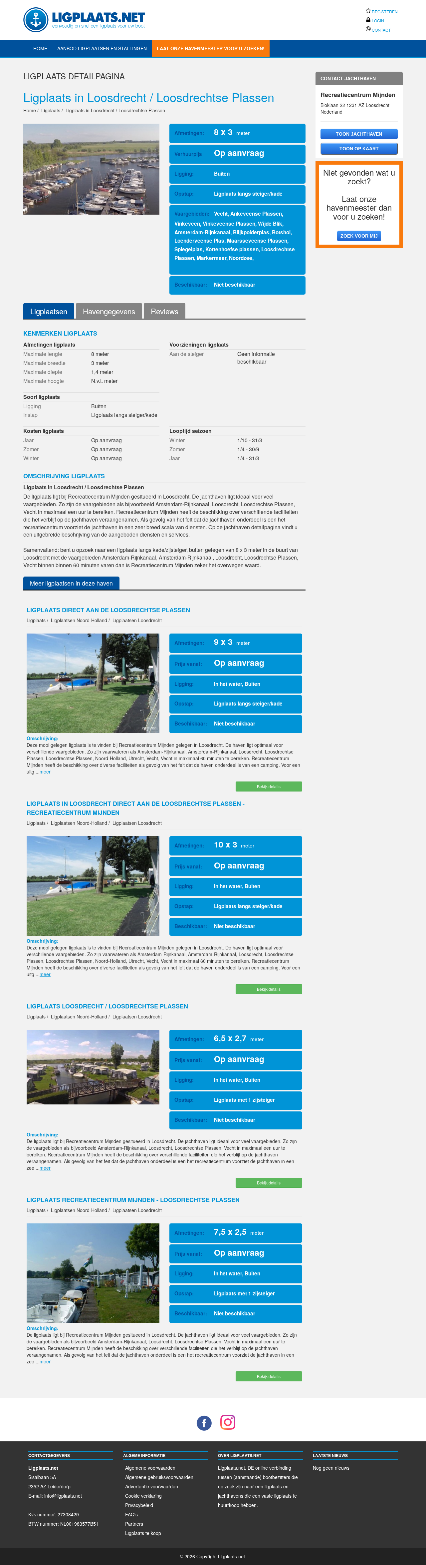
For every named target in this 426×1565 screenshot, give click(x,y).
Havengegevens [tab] (109, 311)
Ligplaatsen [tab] (48, 311)
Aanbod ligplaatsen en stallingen (102, 48)
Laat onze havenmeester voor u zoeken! (211, 48)
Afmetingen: (189, 133)
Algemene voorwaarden (150, 1467)
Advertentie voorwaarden (151, 1486)
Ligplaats (44, 76)
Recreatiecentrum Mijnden (357, 94)
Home (40, 48)
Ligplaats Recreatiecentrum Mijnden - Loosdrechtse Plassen (133, 1199)
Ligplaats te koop (143, 1533)
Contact (381, 30)
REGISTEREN (384, 11)
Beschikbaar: (190, 284)
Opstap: (184, 193)
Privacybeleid (139, 1505)
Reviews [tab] (164, 311)
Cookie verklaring (143, 1495)
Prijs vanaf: (188, 664)
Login (377, 20)
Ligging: (184, 173)
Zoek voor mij (359, 236)
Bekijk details (269, 786)
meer (45, 771)
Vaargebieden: (191, 213)
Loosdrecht (377, 105)
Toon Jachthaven (359, 134)
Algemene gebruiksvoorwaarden (159, 1477)
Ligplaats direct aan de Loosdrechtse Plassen (108, 610)
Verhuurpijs (188, 154)
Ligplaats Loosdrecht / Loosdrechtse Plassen (107, 1006)
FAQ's (131, 1514)
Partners (134, 1523)
